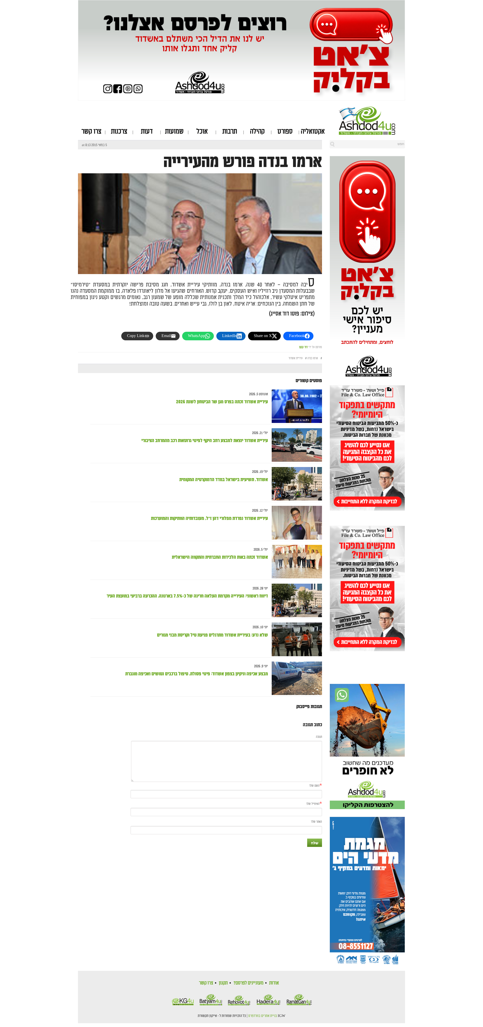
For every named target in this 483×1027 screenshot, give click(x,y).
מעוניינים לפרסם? (248, 983)
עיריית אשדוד (296, 358)
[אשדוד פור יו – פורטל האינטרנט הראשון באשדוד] (372, 120)
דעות (147, 131)
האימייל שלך (312, 804)
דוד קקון (303, 347)
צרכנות (119, 131)
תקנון (223, 983)
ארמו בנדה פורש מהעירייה (243, 162)
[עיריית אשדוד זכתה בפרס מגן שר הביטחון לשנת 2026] (295, 406)
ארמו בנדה (312, 358)
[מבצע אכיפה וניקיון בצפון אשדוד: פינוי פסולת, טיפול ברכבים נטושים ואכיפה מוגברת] (295, 678)
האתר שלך (316, 821)
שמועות (174, 131)
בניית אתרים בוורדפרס (262, 1016)
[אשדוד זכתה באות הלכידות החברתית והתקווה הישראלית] (295, 561)
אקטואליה (313, 131)
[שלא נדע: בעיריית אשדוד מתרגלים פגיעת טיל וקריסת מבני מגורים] (295, 639)
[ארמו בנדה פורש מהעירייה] (200, 269)
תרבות (229, 131)
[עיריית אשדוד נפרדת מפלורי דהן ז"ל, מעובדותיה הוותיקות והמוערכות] (295, 523)
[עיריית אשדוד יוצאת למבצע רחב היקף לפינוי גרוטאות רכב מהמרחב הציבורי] (295, 445)
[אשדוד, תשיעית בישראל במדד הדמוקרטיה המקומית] (295, 484)
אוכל (202, 131)
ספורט (285, 131)
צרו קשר (91, 131)
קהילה (257, 131)
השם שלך (314, 785)
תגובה (319, 737)
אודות (274, 983)
